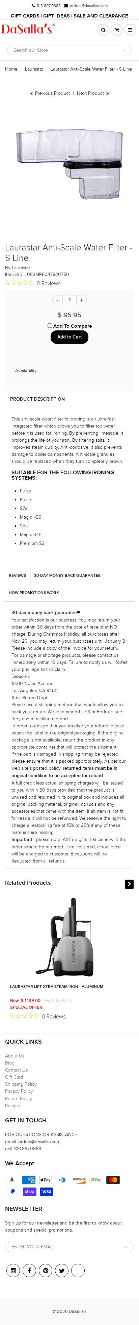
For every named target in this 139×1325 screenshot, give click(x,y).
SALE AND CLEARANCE (101, 15)
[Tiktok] (78, 1270)
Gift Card (14, 1077)
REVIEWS (17, 576)
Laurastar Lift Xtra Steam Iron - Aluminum (56, 987)
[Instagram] (13, 1270)
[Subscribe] (125, 1247)
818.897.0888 (49, 5)
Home (11, 69)
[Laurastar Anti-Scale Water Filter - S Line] (69, 164)
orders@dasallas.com (89, 5)
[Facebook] (29, 1270)
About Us (14, 1056)
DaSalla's (77, 1311)
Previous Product (52, 93)
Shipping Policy (21, 1084)
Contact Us (16, 1070)
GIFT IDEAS (56, 15)
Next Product (91, 93)
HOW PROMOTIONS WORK (34, 593)
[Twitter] (61, 1270)
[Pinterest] (45, 1270)
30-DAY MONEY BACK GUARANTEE (67, 576)
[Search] (124, 50)
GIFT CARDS (25, 15)
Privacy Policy (19, 1091)
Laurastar (34, 69)
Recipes (13, 1106)
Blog (10, 1063)
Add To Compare (72, 326)
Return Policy (18, 1098)
